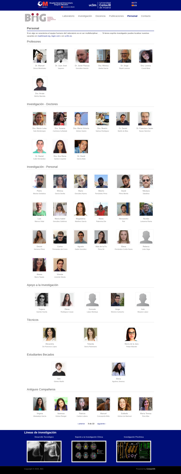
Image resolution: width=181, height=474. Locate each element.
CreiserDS (151, 469)
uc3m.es (68, 36)
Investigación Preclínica (134, 437)
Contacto (146, 16)
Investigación (85, 16)
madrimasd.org (44, 36)
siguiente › (101, 424)
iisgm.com (55, 36)
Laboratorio (68, 16)
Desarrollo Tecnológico (44, 437)
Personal (132, 16)
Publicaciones (116, 16)
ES (135, 5)
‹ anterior (81, 424)
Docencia (100, 16)
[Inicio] (41, 17)
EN (135, 3)
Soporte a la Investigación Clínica (89, 437)
